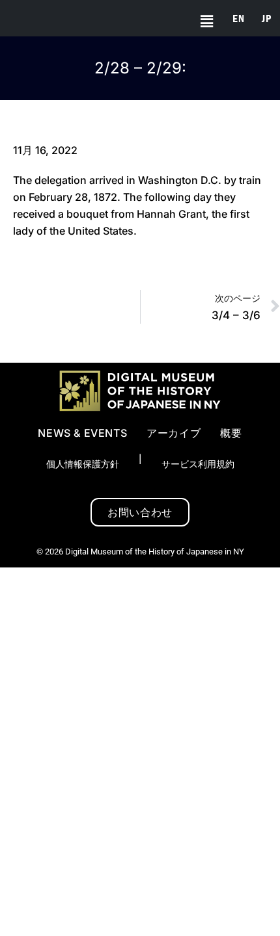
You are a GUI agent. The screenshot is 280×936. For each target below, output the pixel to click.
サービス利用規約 (197, 463)
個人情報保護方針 (82, 463)
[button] (202, 21)
